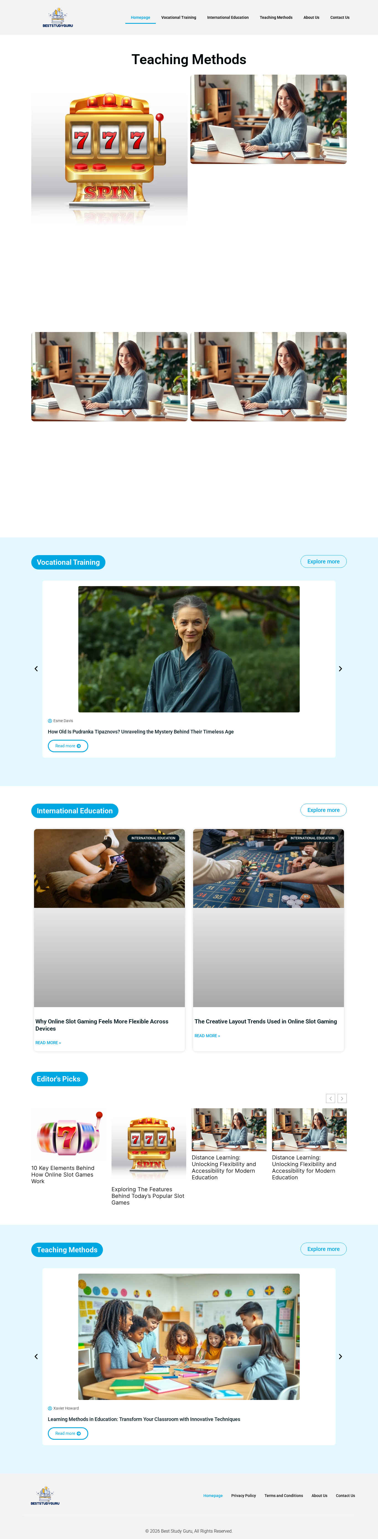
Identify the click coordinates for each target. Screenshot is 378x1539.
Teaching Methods (276, 17)
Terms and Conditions (284, 1495)
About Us (311, 17)
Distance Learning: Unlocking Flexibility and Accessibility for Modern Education (224, 1167)
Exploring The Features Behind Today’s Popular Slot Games (148, 1196)
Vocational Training (178, 17)
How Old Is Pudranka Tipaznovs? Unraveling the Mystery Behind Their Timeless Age (141, 732)
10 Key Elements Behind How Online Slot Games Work (62, 1175)
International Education (228, 17)
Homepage (140, 17)
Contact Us (339, 17)
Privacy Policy (243, 1495)
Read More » (48, 1042)
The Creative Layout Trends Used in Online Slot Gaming (266, 1021)
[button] (36, 668)
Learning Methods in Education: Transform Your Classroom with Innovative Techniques (144, 1419)
